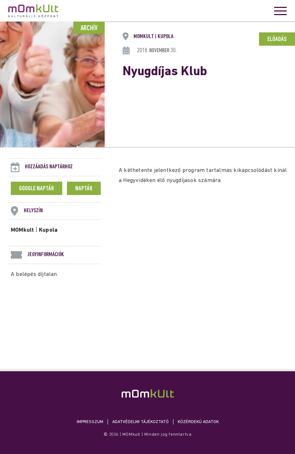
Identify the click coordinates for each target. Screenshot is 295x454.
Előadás (277, 39)
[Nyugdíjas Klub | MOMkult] (148, 393)
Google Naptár (36, 189)
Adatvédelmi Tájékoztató (140, 422)
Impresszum (90, 422)
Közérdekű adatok (198, 422)
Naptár (83, 189)
